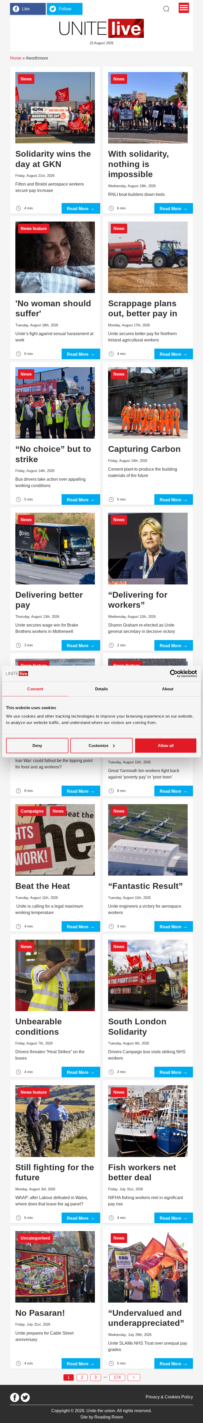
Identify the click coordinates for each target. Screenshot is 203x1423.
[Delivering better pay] (55, 578)
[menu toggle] (184, 8)
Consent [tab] (35, 689)
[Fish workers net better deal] (148, 1151)
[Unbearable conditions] (55, 1005)
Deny (37, 745)
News (26, 79)
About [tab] (168, 689)
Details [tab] (101, 689)
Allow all (166, 745)
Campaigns (32, 811)
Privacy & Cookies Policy (169, 1397)
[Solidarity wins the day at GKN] (55, 140)
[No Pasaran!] (55, 1297)
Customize (98, 745)
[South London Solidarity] (148, 1005)
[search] (166, 9)
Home (15, 58)
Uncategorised (35, 1238)
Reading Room (108, 1417)
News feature (34, 228)
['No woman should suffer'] (55, 287)
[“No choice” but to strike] (55, 433)
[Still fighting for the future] (55, 1151)
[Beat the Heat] (55, 865)
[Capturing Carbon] (148, 433)
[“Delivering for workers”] (148, 578)
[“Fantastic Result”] (148, 865)
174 (117, 1377)
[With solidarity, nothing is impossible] (148, 140)
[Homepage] (101, 28)
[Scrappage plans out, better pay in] (148, 287)
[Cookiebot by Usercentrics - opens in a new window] (174, 674)
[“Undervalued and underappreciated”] (148, 1297)
